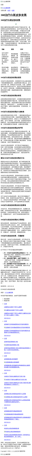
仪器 (13, 10)
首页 (9, 10)
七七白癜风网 (9, 292)
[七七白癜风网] (5, 8)
